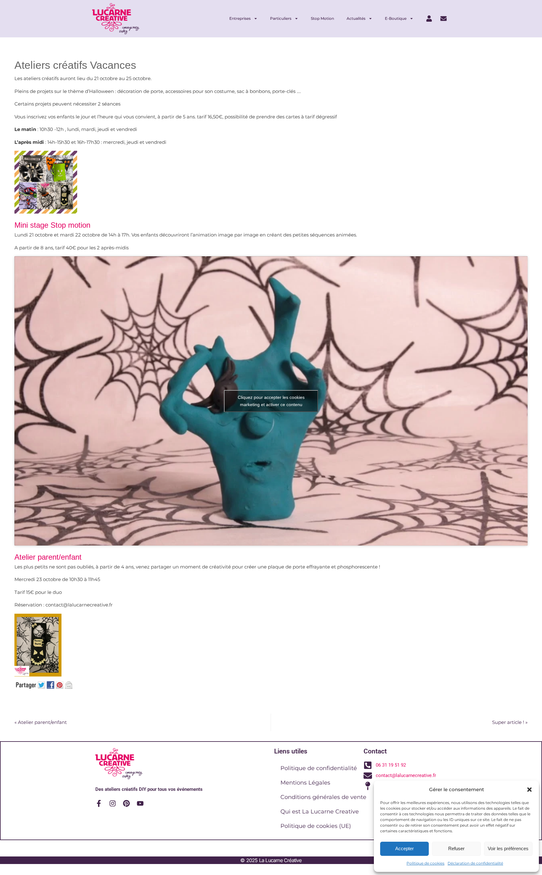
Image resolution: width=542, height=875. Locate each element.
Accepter (404, 848)
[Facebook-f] (98, 803)
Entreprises (240, 18)
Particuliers (280, 18)
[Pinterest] (126, 803)
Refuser (456, 848)
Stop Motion (322, 18)
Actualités (356, 18)
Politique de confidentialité (318, 768)
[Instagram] (112, 803)
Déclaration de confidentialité (475, 863)
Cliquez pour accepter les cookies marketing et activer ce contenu (271, 401)
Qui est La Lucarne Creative (319, 811)
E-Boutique (395, 18)
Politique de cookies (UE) (315, 826)
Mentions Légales (305, 782)
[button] (529, 789)
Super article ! (510, 722)
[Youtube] (140, 803)
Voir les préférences (508, 848)
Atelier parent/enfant (40, 722)
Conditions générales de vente (323, 797)
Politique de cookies (425, 863)
